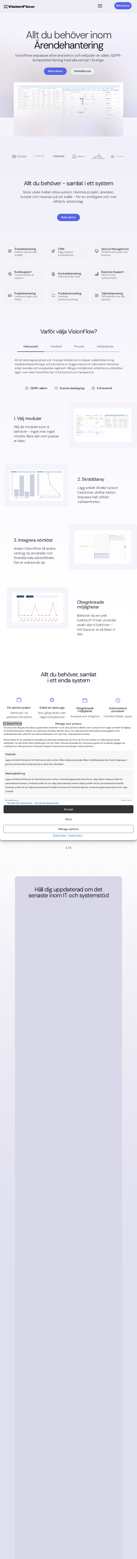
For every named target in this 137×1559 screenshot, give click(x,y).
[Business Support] (96, 274)
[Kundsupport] (10, 274)
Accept (68, 809)
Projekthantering (25, 293)
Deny (68, 819)
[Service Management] (96, 251)
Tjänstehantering (112, 293)
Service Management (115, 249)
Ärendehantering (25, 249)
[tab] (30, 347)
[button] (100, 6)
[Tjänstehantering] (96, 296)
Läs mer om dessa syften (46, 802)
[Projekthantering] (10, 296)
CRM (61, 249)
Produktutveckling (69, 293)
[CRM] (53, 251)
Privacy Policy (60, 835)
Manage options (68, 829)
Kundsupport (22, 272)
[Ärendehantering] (10, 251)
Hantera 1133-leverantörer (19, 802)
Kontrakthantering (69, 273)
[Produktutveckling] (53, 296)
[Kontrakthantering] (53, 274)
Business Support (112, 272)
